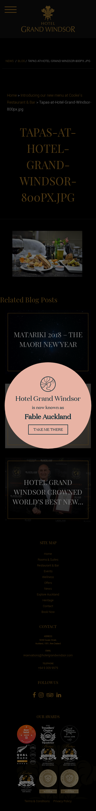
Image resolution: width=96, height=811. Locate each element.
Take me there (48, 429)
